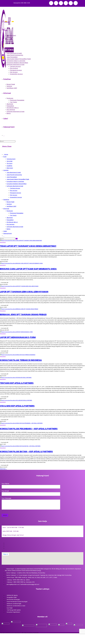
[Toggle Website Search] (3, 135)
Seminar (9, 204)
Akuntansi (10, 217)
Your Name (6, 483)
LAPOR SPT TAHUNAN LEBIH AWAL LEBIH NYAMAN (24, 291)
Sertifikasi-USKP (11, 206)
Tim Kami (9, 163)
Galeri (5, 231)
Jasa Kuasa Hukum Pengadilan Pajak (18, 179)
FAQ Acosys (13, 195)
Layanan (5, 170)
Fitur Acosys (13, 190)
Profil (4, 157)
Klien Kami (10, 168)
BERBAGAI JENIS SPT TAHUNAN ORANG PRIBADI (23, 314)
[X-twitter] (56, 3)
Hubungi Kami (7, 233)
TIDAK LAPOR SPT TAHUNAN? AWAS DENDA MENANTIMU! (28, 246)
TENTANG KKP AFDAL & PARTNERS (17, 383)
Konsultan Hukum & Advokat (15, 181)
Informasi (6, 208)
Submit (5, 515)
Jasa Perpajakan (12, 177)
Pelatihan (6, 199)
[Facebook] (61, 3)
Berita (8, 229)
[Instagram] (66, 3)
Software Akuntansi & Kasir (15, 186)
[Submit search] (17, 238)
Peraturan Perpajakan (16, 213)
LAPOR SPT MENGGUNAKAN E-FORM (18, 337)
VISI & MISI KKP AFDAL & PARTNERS (17, 405)
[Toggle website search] (3, 236)
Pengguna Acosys (15, 193)
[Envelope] (51, 3)
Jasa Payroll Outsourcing (14, 175)
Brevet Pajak (10, 202)
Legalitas (9, 166)
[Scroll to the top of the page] (0, 634)
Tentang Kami (11, 159)
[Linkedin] (71, 3)
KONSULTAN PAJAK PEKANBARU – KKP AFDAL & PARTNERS (29, 428)
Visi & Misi (9, 161)
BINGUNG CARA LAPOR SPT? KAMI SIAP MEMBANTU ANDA (28, 268)
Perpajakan (10, 220)
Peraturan (10, 211)
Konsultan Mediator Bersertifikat (16, 184)
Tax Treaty (13, 215)
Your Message (7, 498)
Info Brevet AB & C (12, 222)
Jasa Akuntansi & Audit (14, 172)
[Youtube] (76, 3)
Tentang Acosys (15, 188)
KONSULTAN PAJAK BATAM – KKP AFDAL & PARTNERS (26, 451)
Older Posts (3, 469)
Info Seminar (10, 224)
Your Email (6, 491)
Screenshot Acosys (16, 197)
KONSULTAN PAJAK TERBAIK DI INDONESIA (21, 360)
